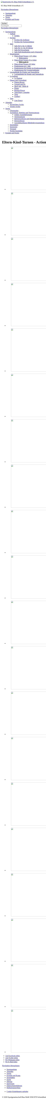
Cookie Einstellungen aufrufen (17, 1091)
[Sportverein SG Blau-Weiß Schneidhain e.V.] (17, 2)
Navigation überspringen (9, 9)
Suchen (4, 23)
